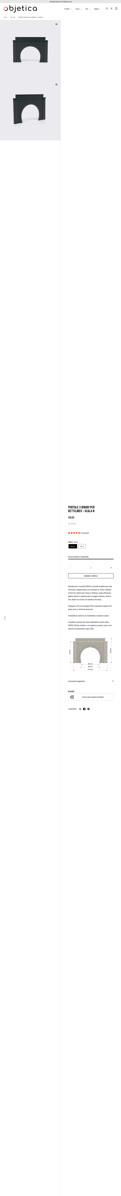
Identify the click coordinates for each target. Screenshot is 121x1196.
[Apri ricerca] (107, 9)
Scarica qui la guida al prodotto (93, 697)
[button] (74, 533)
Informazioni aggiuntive (76, 681)
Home (5, 17)
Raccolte (13, 17)
